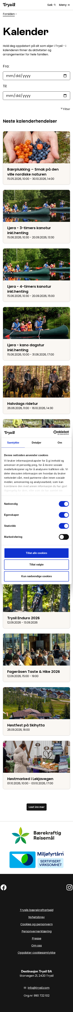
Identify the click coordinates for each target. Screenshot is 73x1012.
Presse (36, 938)
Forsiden (9, 14)
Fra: (6, 66)
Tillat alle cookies (36, 552)
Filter (65, 109)
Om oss (36, 945)
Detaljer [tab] (36, 442)
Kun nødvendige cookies (36, 576)
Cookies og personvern (36, 924)
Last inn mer (36, 807)
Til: (5, 86)
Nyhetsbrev (36, 917)
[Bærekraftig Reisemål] (36, 835)
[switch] (64, 515)
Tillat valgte (36, 564)
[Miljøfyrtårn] (36, 859)
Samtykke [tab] (13, 442)
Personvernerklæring (37, 931)
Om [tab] (60, 442)
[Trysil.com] (9, 5)
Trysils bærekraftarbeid (36, 910)
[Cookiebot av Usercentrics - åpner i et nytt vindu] (53, 432)
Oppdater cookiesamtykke (36, 953)
